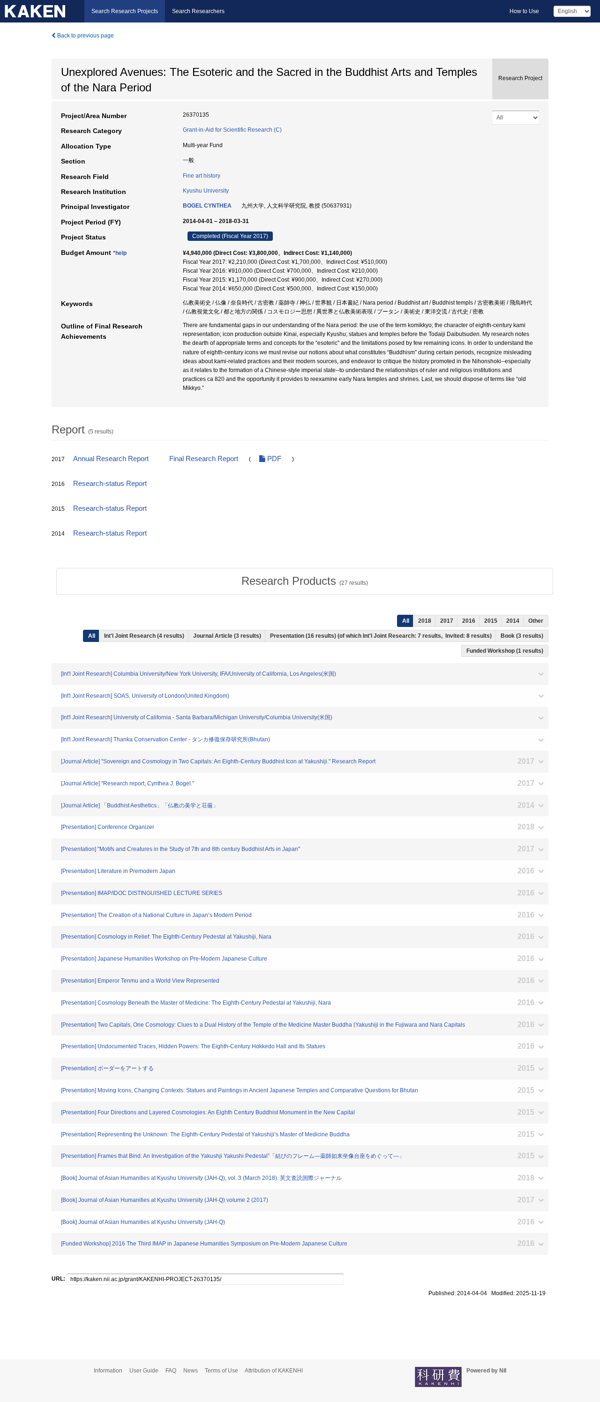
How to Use (524, 11)
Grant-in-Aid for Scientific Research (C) (232, 130)
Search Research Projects (124, 11)
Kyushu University (206, 190)
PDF (273, 458)
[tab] (304, 581)
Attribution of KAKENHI (274, 1370)
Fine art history (201, 175)
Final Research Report (203, 458)
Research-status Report (110, 483)
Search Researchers (198, 11)
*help (120, 253)
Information (108, 1370)
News (190, 1370)
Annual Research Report (111, 458)
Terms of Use (221, 1370)
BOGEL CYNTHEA (207, 205)
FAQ (170, 1370)
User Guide (143, 1370)
